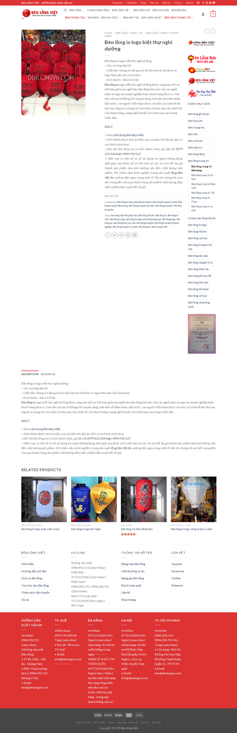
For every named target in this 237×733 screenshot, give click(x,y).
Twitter (176, 578)
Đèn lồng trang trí (177, 17)
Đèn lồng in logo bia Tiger (86, 529)
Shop (143, 2)
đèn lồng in (161, 215)
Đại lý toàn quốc (131, 585)
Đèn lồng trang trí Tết (166, 205)
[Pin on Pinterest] (128, 235)
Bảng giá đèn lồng (132, 578)
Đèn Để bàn (178, 10)
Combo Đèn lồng (98, 10)
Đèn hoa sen (161, 10)
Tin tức (177, 2)
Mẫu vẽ (166, 2)
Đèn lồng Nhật (152, 17)
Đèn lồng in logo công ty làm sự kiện (192, 529)
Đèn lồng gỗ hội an (198, 114)
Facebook (177, 571)
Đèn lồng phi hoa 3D (199, 275)
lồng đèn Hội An (121, 448)
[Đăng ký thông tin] (198, 2)
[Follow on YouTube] (214, 3)
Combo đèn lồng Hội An (202, 218)
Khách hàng (128, 599)
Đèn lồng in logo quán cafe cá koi (40, 529)
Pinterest (177, 585)
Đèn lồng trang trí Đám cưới (203, 186)
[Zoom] (26, 110)
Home (108, 32)
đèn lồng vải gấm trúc (200, 262)
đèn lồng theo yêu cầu (125, 222)
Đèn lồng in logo (125, 202)
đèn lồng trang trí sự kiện (125, 226)
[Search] (65, 10)
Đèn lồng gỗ (141, 10)
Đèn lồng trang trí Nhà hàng (201, 168)
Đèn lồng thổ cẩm (198, 282)
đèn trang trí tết (159, 226)
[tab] (29, 374)
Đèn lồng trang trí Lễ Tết (200, 247)
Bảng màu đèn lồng (133, 564)
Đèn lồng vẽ (120, 10)
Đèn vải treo (109, 17)
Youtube (176, 564)
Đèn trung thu (75, 17)
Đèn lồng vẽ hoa (197, 295)
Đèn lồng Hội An (146, 215)
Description (29, 374)
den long (115, 215)
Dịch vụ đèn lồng (31, 578)
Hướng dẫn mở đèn (33, 571)
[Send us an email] (210, 3)
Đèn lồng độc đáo (198, 255)
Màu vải (154, 2)
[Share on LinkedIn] (135, 235)
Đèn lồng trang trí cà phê (165, 202)
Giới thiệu (132, 2)
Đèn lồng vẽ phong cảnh (199, 304)
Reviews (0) (48, 374)
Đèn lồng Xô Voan (198, 289)
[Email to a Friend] (121, 235)
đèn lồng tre (145, 226)
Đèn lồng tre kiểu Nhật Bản (137, 529)
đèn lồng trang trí (145, 222)
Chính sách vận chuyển (35, 592)
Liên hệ (189, 2)
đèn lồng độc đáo (128, 215)
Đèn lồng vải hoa (197, 238)
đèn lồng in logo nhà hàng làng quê (143, 219)
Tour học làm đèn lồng (35, 585)
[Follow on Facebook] (203, 3)
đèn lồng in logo (117, 219)
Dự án (25, 599)
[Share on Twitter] (115, 235)
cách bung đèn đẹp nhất (128, 135)
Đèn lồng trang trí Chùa (200, 199)
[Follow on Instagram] (207, 3)
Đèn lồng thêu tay (198, 269)
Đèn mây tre (131, 17)
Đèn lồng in (112, 84)
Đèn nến (93, 17)
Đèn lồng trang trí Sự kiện (141, 205)
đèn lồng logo (169, 219)
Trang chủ (117, 2)
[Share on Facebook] (108, 235)
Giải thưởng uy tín (132, 571)
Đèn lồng (75, 10)
